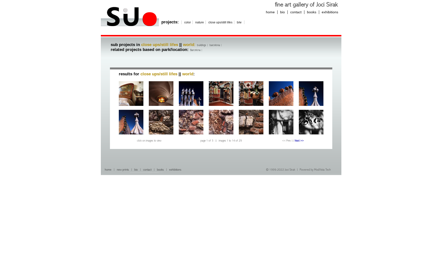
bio (282, 12)
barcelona (215, 45)
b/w (239, 22)
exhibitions (330, 12)
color (187, 22)
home (270, 12)
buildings (201, 45)
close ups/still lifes (220, 22)
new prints (123, 170)
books (311, 12)
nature (199, 22)
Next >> (299, 141)
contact (296, 12)
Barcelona (195, 50)
